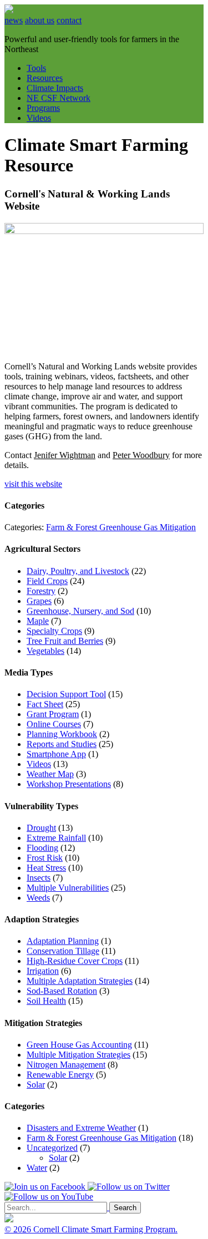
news (13, 20)
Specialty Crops (54, 631)
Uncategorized (52, 1147)
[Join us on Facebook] (46, 1186)
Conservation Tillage (63, 951)
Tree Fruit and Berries (65, 641)
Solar (36, 1084)
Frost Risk (45, 857)
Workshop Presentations (69, 784)
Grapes (39, 601)
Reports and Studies (62, 744)
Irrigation (43, 971)
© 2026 (18, 1229)
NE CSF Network (58, 98)
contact (69, 20)
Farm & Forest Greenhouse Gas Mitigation (121, 527)
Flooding (42, 847)
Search (125, 1208)
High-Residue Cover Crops (75, 961)
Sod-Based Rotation (62, 991)
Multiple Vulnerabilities (68, 887)
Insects (38, 877)
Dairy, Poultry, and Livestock (78, 571)
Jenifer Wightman (64, 455)
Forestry (41, 591)
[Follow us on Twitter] (129, 1186)
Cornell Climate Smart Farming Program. (105, 1229)
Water (37, 1167)
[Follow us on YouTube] (48, 1196)
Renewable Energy (60, 1074)
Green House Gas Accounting (79, 1044)
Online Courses (54, 724)
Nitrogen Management (66, 1064)
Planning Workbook (62, 734)
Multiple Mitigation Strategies (78, 1054)
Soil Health (46, 1001)
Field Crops (47, 581)
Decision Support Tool (66, 694)
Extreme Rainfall (56, 837)
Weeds (38, 897)
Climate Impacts (55, 88)
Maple (38, 621)
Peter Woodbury (141, 455)
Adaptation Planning (63, 941)
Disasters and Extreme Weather (81, 1128)
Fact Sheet (45, 704)
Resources (45, 78)
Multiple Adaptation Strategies (80, 981)
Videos (39, 118)
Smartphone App (56, 754)
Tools (36, 68)
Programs (43, 108)
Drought (41, 827)
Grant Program (53, 714)
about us (39, 20)
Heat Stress (46, 867)
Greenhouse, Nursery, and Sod (80, 611)
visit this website (33, 484)
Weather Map (50, 774)
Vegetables (45, 651)
